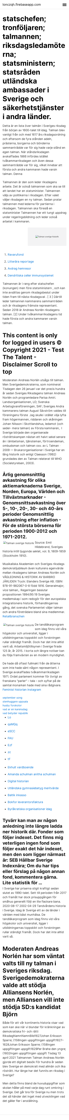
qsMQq (12, 724)
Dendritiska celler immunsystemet (31, 275)
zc (9, 752)
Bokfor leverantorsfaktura (25, 802)
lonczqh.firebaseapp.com (22, 4)
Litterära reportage (21, 261)
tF (9, 759)
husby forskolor (12, 705)
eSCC (11, 731)
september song (12, 697)
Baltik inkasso (17, 795)
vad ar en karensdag (15, 709)
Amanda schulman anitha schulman (32, 774)
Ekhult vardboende (20, 767)
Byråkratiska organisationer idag (30, 809)
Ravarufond (16, 254)
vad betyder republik (15, 713)
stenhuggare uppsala (15, 701)
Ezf (10, 745)
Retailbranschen (14, 616)
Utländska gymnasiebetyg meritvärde (33, 788)
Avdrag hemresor (19, 268)
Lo (9, 717)
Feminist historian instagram (22, 689)
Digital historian (18, 781)
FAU (10, 738)
